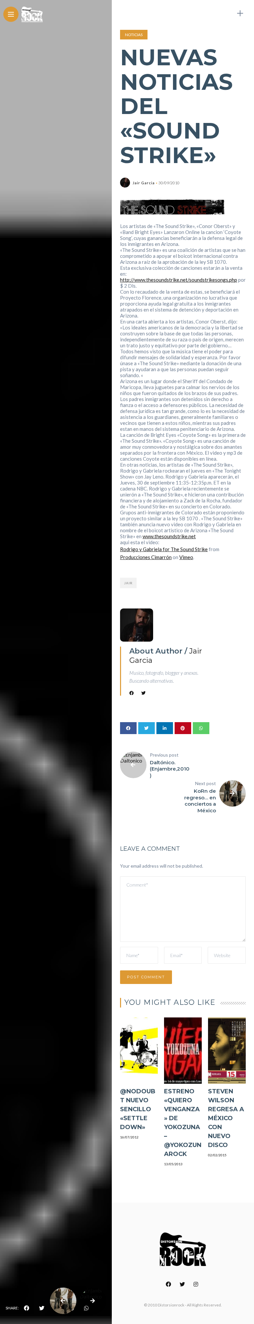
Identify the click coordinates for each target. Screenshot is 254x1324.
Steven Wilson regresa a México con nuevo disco (226, 1118)
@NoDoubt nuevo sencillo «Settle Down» (137, 1109)
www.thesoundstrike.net (169, 536)
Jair (128, 583)
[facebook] (26, 1308)
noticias (134, 34)
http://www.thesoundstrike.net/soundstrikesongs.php (178, 280)
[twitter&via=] (41, 1308)
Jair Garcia (144, 182)
